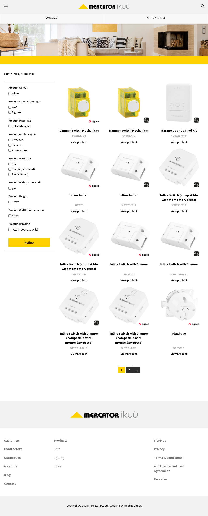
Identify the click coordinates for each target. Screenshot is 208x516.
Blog (7, 475)
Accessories (19, 150)
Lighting (59, 458)
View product (79, 142)
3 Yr (14, 164)
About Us (10, 466)
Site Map (160, 440)
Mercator (160, 479)
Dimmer (16, 145)
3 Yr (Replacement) (23, 169)
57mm (15, 216)
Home (7, 73)
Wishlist (53, 18)
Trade (15, 73)
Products (60, 440)
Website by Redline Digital (126, 505)
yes (14, 188)
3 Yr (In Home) (20, 174)
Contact (10, 483)
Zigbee (16, 112)
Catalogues (12, 458)
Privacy (159, 449)
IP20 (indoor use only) (25, 229)
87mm (15, 202)
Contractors (13, 449)
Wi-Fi (15, 107)
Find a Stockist (156, 18)
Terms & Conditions (168, 458)
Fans (57, 449)
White (15, 93)
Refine (29, 242)
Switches (17, 140)
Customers (12, 440)
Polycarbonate (21, 126)
